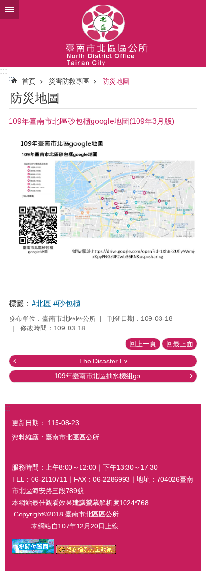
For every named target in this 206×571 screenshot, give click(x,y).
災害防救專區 (69, 81)
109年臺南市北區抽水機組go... (100, 376)
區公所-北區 (103, 33)
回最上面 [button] (179, 344)
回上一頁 (142, 344)
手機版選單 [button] (9, 9)
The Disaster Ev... (106, 361)
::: (3, 71)
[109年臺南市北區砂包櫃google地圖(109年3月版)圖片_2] (86, 551)
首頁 (28, 81)
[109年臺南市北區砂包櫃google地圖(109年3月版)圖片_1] (33, 551)
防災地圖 (116, 81)
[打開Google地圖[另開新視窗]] (103, 274)
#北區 (41, 303)
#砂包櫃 (66, 303)
